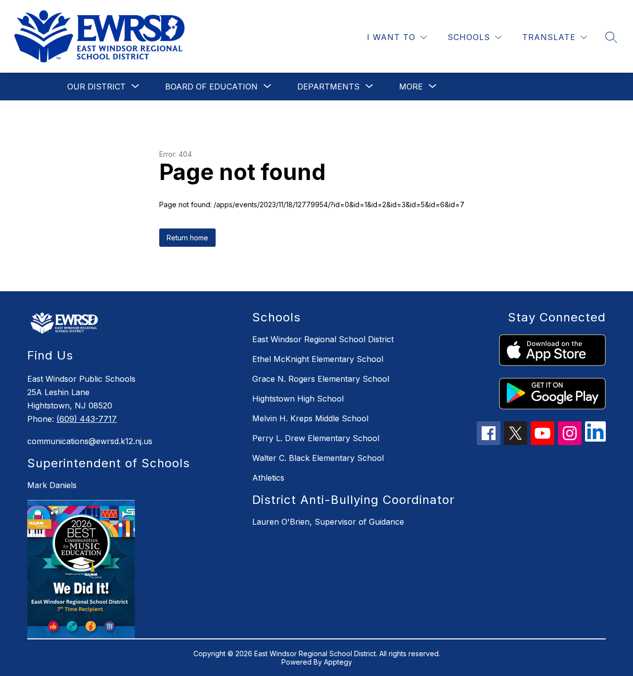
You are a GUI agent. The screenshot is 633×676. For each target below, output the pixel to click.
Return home (187, 237)
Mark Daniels (52, 485)
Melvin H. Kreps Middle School (310, 418)
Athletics (268, 478)
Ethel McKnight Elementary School (317, 359)
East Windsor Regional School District (323, 339)
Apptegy (338, 662)
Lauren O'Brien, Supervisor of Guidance (328, 522)
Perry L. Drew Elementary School (315, 438)
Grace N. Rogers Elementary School (320, 379)
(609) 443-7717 (86, 419)
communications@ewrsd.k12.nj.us (89, 441)
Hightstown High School (298, 399)
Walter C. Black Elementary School (318, 458)
